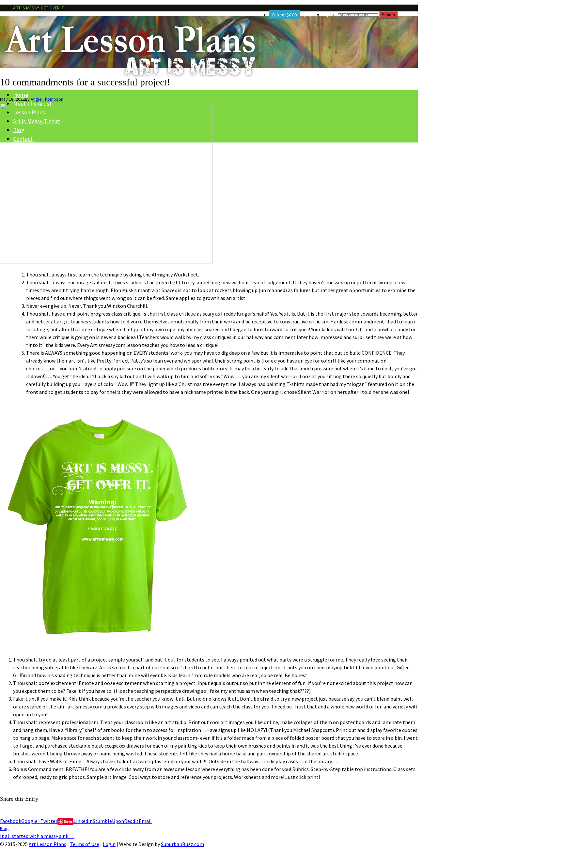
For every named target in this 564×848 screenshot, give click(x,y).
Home (20, 94)
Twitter (48, 821)
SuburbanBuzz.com (182, 844)
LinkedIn (83, 821)
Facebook (10, 821)
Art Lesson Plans (47, 844)
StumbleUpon (108, 821)
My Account (311, 15)
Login (109, 844)
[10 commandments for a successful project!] (106, 261)
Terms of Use (84, 844)
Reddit (131, 821)
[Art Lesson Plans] (209, 50)
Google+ (30, 821)
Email (145, 821)
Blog (4, 828)
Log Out (330, 15)
